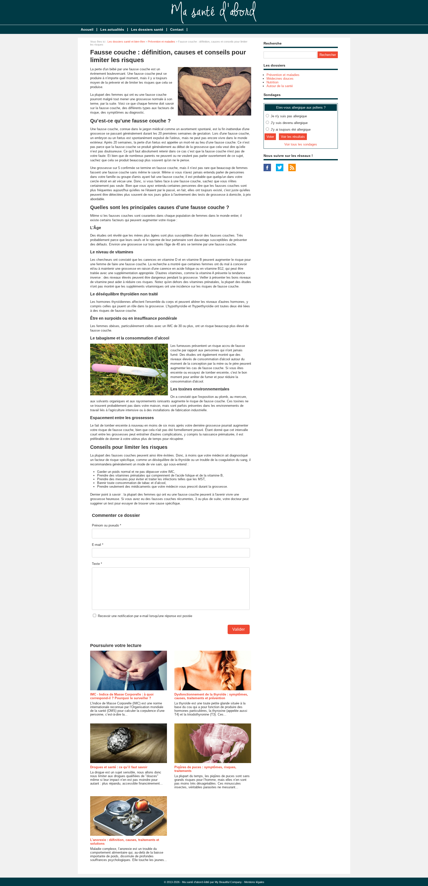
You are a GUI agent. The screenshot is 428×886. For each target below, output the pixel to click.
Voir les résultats (293, 137)
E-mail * (97, 545)
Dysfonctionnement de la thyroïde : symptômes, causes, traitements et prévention (211, 696)
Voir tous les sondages (300, 144)
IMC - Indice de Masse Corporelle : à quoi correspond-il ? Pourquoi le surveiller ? (122, 696)
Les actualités (112, 29)
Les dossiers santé (147, 29)
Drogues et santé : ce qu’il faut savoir (118, 767)
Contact (177, 29)
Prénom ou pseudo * (106, 525)
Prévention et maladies (161, 41)
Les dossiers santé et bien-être (126, 41)
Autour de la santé (280, 86)
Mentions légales (254, 882)
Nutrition (272, 82)
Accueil (87, 29)
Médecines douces (280, 78)
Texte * (97, 564)
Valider (238, 629)
